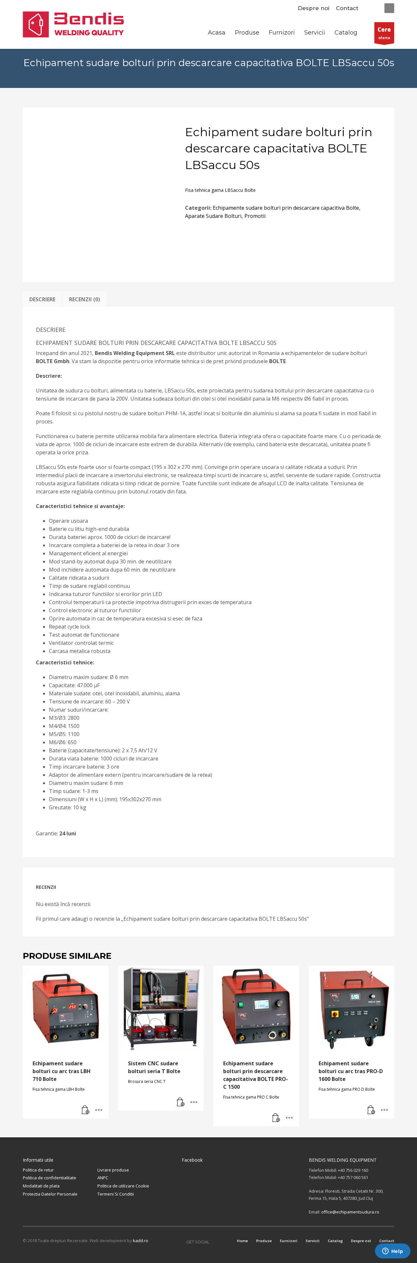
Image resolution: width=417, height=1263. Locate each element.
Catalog (335, 1240)
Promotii (255, 216)
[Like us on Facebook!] (214, 1242)
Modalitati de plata (41, 1186)
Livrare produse (113, 1170)
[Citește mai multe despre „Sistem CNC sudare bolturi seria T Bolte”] (180, 1102)
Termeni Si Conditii (115, 1194)
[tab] (42, 299)
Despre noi (313, 8)
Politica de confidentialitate (49, 1178)
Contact (347, 8)
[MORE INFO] (98, 1110)
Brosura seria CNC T (146, 1081)
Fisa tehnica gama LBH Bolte (59, 1089)
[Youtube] (224, 1242)
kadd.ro (140, 1240)
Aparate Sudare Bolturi (213, 216)
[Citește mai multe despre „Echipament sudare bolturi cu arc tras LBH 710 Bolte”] (85, 1110)
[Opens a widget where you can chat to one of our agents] (392, 1251)
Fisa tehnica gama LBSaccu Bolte (220, 190)
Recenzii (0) (84, 299)
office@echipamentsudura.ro (350, 1212)
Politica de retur (38, 1170)
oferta (384, 33)
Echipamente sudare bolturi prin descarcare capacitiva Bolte (286, 207)
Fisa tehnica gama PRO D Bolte (347, 1089)
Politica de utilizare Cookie (123, 1186)
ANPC (102, 1178)
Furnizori (288, 1240)
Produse (264, 1240)
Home (242, 1240)
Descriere (42, 299)
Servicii (313, 1240)
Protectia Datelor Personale (50, 1194)
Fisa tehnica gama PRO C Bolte (251, 1097)
